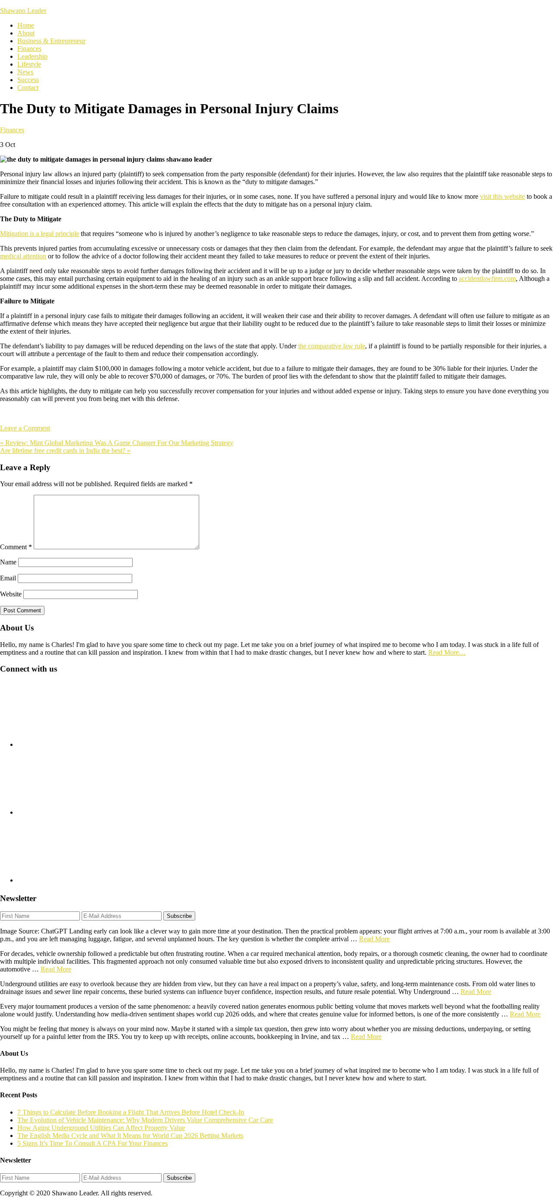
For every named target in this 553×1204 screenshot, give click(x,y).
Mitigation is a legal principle (39, 233)
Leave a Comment (25, 428)
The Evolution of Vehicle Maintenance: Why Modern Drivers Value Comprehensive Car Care (145, 1120)
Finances (12, 130)
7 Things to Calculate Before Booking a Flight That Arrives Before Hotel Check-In (130, 1112)
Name (8, 562)
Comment (16, 547)
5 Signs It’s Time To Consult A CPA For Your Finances (92, 1143)
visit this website (502, 196)
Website (11, 594)
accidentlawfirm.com (487, 278)
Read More (374, 939)
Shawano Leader (23, 10)
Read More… (447, 652)
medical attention (23, 256)
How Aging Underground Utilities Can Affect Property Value (101, 1127)
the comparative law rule (331, 346)
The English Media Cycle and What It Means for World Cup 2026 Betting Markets (130, 1135)
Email (8, 578)
